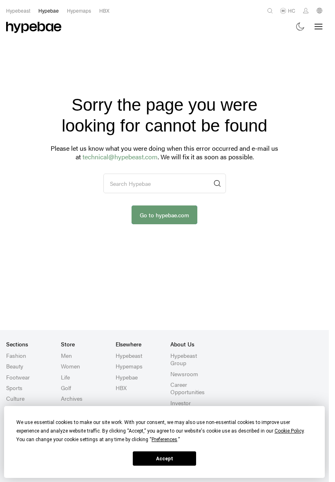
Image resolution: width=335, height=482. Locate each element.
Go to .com (164, 215)
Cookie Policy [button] (289, 431)
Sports (14, 388)
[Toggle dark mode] (300, 27)
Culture (15, 398)
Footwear (18, 377)
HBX (121, 388)
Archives (72, 398)
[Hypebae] (33, 26)
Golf (66, 388)
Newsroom (184, 374)
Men (66, 355)
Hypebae (127, 377)
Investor (180, 403)
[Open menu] (319, 26)
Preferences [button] (164, 439)
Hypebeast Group (183, 359)
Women (70, 366)
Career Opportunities (187, 388)
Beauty (14, 366)
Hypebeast (129, 355)
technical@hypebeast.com (120, 156)
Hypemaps (129, 366)
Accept (164, 459)
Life (65, 377)
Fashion (16, 355)
